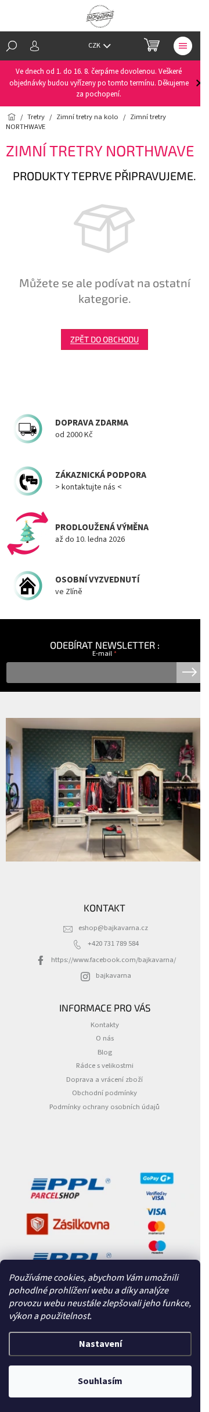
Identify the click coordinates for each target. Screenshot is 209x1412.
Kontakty (105, 1025)
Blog (105, 1052)
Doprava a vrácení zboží (104, 1079)
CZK (95, 46)
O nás (105, 1038)
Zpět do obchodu (104, 339)
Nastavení (100, 1344)
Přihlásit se (189, 672)
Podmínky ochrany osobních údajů (104, 1107)
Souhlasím (100, 1381)
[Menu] (182, 46)
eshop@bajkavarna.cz (113, 928)
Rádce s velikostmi (105, 1065)
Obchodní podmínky (104, 1093)
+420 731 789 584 (113, 943)
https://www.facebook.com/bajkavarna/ (113, 960)
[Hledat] (11, 46)
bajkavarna (113, 975)
